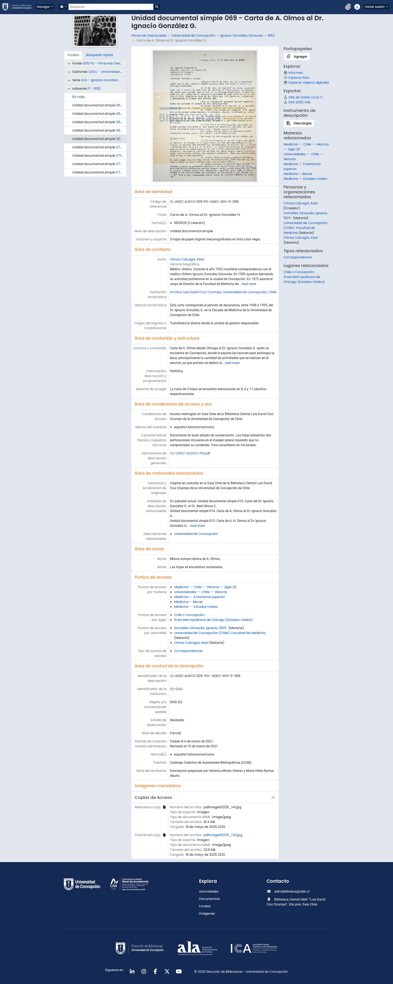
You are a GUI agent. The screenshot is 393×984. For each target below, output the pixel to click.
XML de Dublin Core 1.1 (305, 97)
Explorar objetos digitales (308, 82)
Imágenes (207, 913)
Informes (295, 72)
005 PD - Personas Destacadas (108, 63)
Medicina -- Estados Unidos (196, 606)
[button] (348, 6)
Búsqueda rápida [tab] (99, 55)
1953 (271, 35)
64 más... (79, 97)
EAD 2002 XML (299, 102)
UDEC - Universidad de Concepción (116, 71)
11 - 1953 (94, 88)
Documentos (209, 898)
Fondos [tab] (73, 55)
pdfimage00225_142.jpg (222, 835)
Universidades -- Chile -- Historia (200, 592)
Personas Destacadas (149, 35)
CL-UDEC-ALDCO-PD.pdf (190, 453)
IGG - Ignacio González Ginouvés (107, 80)
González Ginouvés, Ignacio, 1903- (201, 628)
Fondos (205, 906)
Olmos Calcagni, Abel (187, 259)
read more (249, 284)
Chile (178, 614)
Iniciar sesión (375, 7)
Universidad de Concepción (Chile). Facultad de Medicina (219, 632)
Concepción (195, 614)
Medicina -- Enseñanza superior (199, 596)
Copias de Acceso (153, 797)
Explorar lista (298, 77)
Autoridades (208, 891)
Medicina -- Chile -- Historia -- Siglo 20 (205, 587)
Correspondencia (188, 650)
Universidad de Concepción (193, 35)
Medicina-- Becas (188, 601)
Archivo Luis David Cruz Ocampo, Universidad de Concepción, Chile (223, 292)
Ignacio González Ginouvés (241, 35)
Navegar (44, 7)
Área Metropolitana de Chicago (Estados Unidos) (213, 619)
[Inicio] (18, 7)
